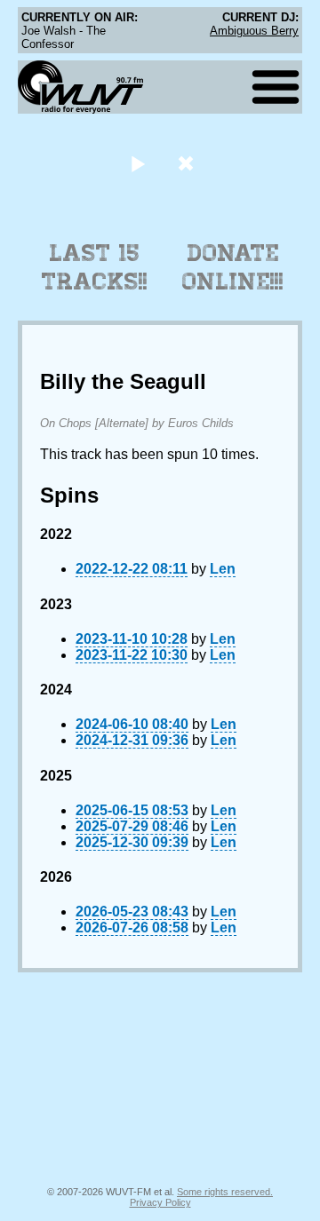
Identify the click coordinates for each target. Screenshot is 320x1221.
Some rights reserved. (225, 1191)
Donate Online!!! (233, 267)
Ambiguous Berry (254, 30)
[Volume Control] (188, 163)
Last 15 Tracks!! (95, 267)
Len (223, 568)
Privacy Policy (160, 1202)
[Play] (137, 163)
